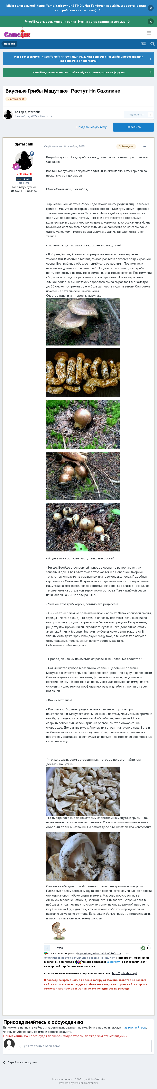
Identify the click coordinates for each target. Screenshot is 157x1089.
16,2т (25, 182)
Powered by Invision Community (78, 1083)
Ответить (134, 127)
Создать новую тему (91, 127)
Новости (46, 116)
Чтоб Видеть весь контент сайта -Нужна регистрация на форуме (75, 21)
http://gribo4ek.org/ (124, 973)
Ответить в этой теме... (44, 1046)
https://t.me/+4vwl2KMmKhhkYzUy (99, 953)
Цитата (58, 947)
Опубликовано (64, 146)
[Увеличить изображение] (58, 930)
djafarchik (32, 112)
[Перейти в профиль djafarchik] (8, 114)
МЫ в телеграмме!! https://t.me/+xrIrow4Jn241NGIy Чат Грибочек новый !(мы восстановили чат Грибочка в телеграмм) (76, 8)
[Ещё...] (144, 146)
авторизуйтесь (135, 1027)
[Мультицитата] (47, 948)
